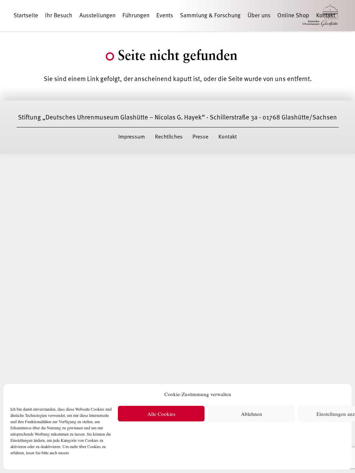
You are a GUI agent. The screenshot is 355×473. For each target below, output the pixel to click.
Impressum (131, 137)
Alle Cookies (161, 413)
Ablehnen (251, 413)
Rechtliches (169, 137)
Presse (200, 137)
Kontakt (227, 137)
